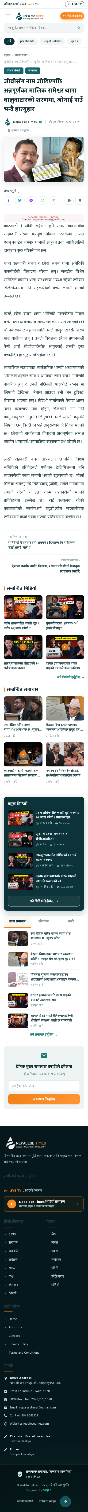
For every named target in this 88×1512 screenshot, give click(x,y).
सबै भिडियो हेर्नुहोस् (68, 677)
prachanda (27, 41)
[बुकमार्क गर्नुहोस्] (79, 200)
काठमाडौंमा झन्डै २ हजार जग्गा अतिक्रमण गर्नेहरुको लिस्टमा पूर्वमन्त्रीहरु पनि (21, 775)
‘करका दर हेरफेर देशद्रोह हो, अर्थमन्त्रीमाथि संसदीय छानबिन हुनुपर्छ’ (64, 775)
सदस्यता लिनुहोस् (44, 1099)
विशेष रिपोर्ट (21, 55)
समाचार (32, 70)
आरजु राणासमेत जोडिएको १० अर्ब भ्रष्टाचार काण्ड (21, 666)
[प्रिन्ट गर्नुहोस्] (69, 200)
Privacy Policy (18, 1344)
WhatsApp (42, 200)
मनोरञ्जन (56, 1260)
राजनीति (13, 1251)
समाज (12, 1268)
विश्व (11, 1276)
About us (15, 1327)
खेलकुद (13, 1285)
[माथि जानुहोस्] (65, 1501)
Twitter (20, 200)
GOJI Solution (52, 1490)
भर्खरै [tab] (71, 921)
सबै (9, 41)
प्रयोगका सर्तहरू (47, 1501)
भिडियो (12, 1293)
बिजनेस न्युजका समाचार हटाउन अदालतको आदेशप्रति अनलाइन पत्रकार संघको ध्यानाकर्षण (53, 979)
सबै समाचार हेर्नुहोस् (42, 1034)
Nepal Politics (52, 41)
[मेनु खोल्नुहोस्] (8, 16)
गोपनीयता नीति (25, 1501)
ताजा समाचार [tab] (17, 921)
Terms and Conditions (24, 1353)
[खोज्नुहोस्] (79, 27)
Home (13, 1319)
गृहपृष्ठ (7, 55)
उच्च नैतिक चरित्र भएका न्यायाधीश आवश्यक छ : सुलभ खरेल (21, 729)
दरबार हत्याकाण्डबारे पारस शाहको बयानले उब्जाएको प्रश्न (63, 666)
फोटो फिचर (57, 1276)
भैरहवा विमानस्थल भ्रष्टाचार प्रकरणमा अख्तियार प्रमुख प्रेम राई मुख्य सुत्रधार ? (65, 729)
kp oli (74, 41)
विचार (54, 1242)
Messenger (31, 200)
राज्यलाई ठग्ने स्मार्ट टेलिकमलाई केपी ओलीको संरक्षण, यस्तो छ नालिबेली (52, 1018)
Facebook (8, 200)
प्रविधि (54, 1268)
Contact (14, 1336)
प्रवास (54, 1251)
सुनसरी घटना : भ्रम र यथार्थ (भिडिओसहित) (61, 626)
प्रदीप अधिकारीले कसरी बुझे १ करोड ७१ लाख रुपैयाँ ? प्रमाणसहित (22, 628)
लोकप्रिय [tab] (43, 921)
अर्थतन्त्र (13, 1260)
